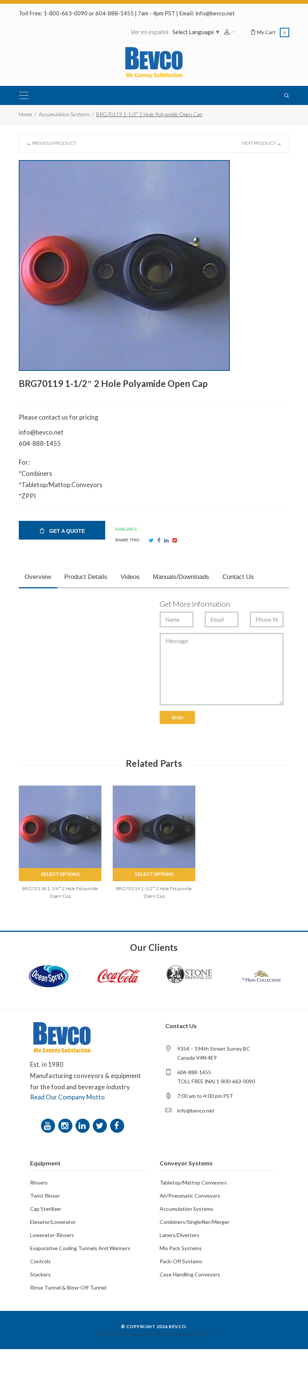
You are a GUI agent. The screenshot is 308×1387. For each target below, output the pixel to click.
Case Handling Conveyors (190, 1274)
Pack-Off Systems (181, 1261)
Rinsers (39, 1182)
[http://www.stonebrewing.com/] (189, 976)
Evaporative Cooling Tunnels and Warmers (80, 1248)
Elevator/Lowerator (53, 1222)
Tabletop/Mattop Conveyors (193, 1182)
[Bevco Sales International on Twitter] (101, 1127)
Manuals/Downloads (181, 576)
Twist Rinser (45, 1195)
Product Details (85, 576)
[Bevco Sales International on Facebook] (118, 1127)
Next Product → (261, 143)
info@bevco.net (215, 13)
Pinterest (174, 540)
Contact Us (238, 576)
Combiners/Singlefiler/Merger (194, 1222)
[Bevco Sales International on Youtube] (49, 1127)
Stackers (40, 1274)
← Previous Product (51, 143)
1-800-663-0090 (66, 13)
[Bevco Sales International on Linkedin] (83, 1127)
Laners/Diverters (179, 1235)
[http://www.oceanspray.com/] (48, 976)
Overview (37, 576)
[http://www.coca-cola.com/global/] (119, 976)
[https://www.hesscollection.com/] (260, 976)
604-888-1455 (114, 13)
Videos (130, 576)
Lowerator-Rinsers (52, 1235)
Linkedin (166, 540)
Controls (40, 1261)
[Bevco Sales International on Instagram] (66, 1127)
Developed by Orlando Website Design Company (154, 1334)
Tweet (151, 540)
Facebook (159, 540)
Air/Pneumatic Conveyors (190, 1195)
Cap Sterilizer (45, 1209)
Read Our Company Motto (67, 1097)
